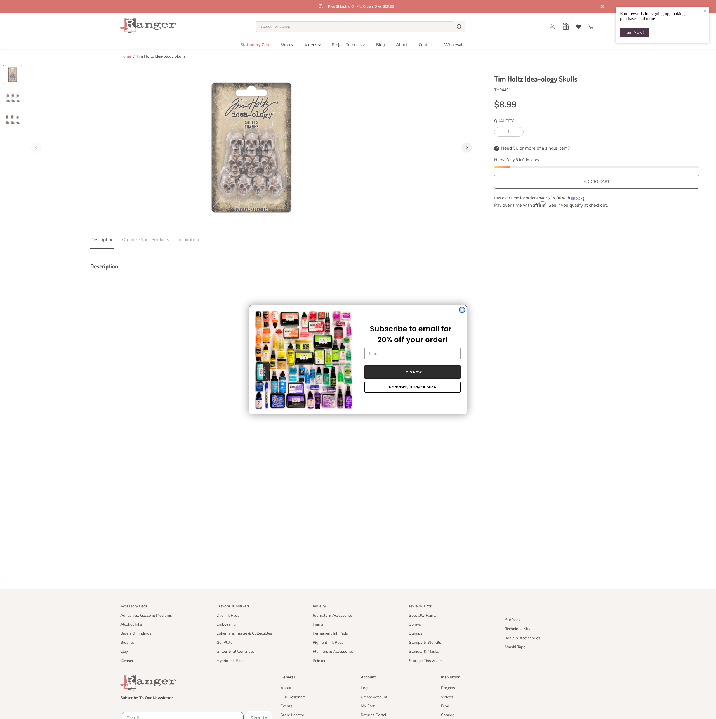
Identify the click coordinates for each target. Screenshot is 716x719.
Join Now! (634, 32)
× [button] (704, 11)
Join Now (412, 372)
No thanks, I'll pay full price (412, 387)
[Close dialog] (462, 310)
